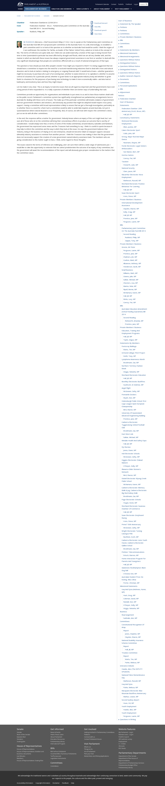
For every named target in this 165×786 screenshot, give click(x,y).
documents (124, 79)
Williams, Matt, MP (130, 273)
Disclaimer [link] (56, 783)
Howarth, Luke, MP (130, 165)
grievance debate (127, 666)
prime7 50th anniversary (131, 524)
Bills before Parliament (58, 751)
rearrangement (128, 615)
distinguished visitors (128, 63)
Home (20, 9)
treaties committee (129, 653)
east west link (127, 434)
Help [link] (72, 783)
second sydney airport (130, 700)
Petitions (87, 735)
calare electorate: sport (131, 130)
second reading (129, 234)
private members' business (130, 37)
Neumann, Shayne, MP (132, 142)
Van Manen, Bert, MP (131, 152)
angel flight (126, 388)
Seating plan (21, 741)
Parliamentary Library (58, 741)
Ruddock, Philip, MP (132, 237)
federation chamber (128, 99)
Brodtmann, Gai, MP (131, 362)
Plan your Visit (89, 754)
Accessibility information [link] (25, 783)
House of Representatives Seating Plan (30, 761)
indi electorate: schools (131, 453)
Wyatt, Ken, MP (129, 398)
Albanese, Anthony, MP (132, 263)
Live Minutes (21, 756)
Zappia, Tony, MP (132, 240)
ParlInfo (121, 4)
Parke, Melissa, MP (132, 662)
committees (125, 34)
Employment (123, 741)
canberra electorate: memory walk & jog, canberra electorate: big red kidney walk (134, 490)
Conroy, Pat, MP (129, 158)
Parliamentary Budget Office (128, 765)
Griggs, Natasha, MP (131, 372)
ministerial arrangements (129, 56)
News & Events (83, 9)
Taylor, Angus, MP (130, 340)
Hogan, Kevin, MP (130, 503)
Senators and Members (61, 9)
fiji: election (126, 447)
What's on (87, 747)
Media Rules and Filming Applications (96, 756)
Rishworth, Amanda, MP (134, 321)
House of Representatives (26, 749)
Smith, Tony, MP (129, 356)
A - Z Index (122, 744)
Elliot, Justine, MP (130, 127)
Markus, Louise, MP (130, 696)
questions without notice (130, 60)
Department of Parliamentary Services (131, 763)
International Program (58, 744)
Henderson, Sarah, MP (132, 267)
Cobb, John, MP (129, 133)
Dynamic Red (21, 737)
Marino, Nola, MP (129, 286)
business (123, 611)
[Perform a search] (146, 4)
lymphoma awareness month (133, 359)
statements (124, 105)
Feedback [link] (65, 783)
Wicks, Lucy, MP (129, 299)
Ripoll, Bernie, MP (130, 289)
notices (121, 95)
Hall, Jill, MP (127, 114)
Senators (20, 739)
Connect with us (89, 737)
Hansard (46, 16)
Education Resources (58, 739)
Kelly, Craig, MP (129, 212)
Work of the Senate (23, 735)
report (126, 630)
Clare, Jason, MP (129, 171)
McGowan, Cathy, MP (131, 391)
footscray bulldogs (129, 346)
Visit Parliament (122, 9)
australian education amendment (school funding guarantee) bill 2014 (134, 311)
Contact (113, 4)
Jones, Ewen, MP (129, 450)
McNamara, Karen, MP (132, 293)
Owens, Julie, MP (129, 276)
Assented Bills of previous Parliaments (63, 754)
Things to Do (88, 749)
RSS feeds (122, 748)
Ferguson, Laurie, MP (131, 222)
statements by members (130, 50)
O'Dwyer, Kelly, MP (130, 466)
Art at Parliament (89, 751)
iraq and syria (127, 684)
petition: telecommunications (133, 552)
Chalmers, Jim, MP (130, 257)
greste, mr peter (128, 247)
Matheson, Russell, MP (132, 180)
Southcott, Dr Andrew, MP (133, 385)
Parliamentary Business (36, 9)
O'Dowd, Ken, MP (130, 574)
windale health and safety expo (134, 440)
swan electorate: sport (130, 193)
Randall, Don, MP (129, 602)
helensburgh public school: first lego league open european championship (134, 404)
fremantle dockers (129, 394)
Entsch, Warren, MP (131, 555)
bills (121, 40)
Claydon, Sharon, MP (131, 209)
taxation (125, 161)
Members (20, 758)
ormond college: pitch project (133, 353)
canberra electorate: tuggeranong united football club (133, 425)
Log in (136, 4)
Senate (19, 732)
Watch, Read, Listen (57, 735)
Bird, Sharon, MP (129, 410)
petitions (123, 27)
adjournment (125, 92)
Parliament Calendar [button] (102, 4)
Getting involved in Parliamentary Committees (99, 732)
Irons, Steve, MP (129, 196)
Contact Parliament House (93, 739)
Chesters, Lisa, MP (130, 283)
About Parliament (102, 9)
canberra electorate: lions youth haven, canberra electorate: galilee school (134, 543)
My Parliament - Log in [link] (126, 732)
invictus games (128, 155)
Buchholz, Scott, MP (131, 537)
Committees (55, 766)
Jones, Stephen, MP (132, 634)
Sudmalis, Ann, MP (130, 618)
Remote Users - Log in (126, 735)
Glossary (121, 746)
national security (128, 168)
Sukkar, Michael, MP (130, 280)
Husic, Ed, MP (128, 703)
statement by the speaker (130, 24)
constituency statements (130, 118)
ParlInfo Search (124, 737)
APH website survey (125, 739)
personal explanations (128, 86)
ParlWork (129, 4)
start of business (125, 21)
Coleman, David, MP (131, 598)
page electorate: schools (131, 499)
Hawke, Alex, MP (129, 709)
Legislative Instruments (58, 758)
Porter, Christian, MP (131, 583)
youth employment (129, 706)
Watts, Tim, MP (129, 349)
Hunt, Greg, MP (129, 595)
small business (127, 270)
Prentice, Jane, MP (130, 218)
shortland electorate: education (134, 375)
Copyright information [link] (43, 783)
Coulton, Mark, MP (130, 260)
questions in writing (128, 719)
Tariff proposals (56, 756)
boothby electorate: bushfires (133, 381)
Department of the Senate (127, 756)
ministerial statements (128, 53)
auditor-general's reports (130, 76)
